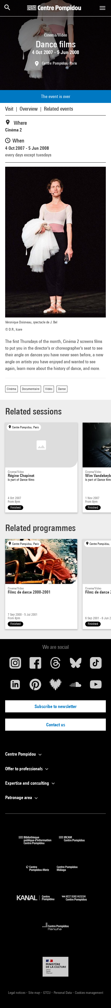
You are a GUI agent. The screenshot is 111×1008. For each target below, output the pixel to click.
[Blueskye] (76, 665)
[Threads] (55, 665)
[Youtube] (96, 686)
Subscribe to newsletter (56, 706)
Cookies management (89, 993)
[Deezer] (55, 686)
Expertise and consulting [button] (27, 783)
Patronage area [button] (19, 797)
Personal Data (63, 993)
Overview (29, 108)
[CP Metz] (41, 872)
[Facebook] (35, 665)
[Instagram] (15, 665)
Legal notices (17, 993)
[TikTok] (96, 665)
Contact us (55, 724)
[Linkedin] (15, 686)
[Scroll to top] (99, 996)
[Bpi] (39, 843)
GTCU (47, 993)
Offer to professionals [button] (24, 768)
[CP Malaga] (71, 872)
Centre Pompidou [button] (21, 754)
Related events (58, 108)
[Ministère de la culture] (55, 967)
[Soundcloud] (76, 686)
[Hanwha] (55, 931)
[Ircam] (75, 843)
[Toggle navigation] (102, 8)
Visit (9, 108)
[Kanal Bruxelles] (39, 902)
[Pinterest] (35, 686)
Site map (34, 993)
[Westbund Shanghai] (78, 902)
